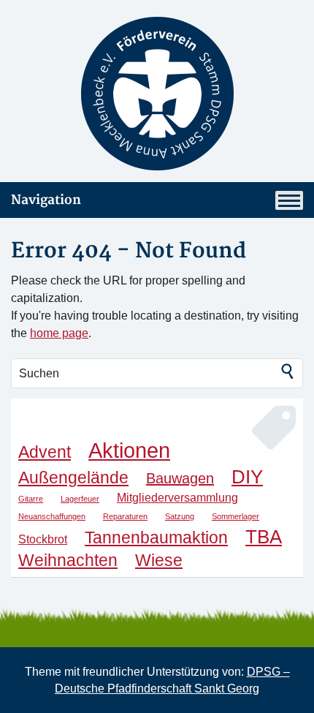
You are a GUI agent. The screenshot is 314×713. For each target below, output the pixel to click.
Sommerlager (235, 516)
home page (59, 333)
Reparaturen (125, 516)
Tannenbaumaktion (156, 537)
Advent (44, 451)
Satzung (179, 516)
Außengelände (73, 477)
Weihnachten (68, 560)
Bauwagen (180, 478)
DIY (247, 477)
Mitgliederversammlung (177, 497)
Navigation (46, 200)
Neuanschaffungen (51, 516)
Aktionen (129, 450)
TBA (263, 537)
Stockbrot (42, 539)
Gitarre (30, 498)
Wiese (159, 560)
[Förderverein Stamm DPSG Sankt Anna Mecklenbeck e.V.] (157, 93)
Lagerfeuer (80, 498)
